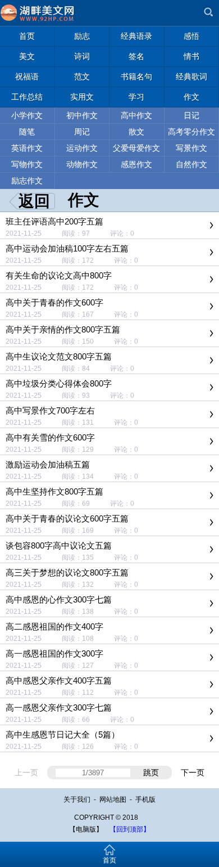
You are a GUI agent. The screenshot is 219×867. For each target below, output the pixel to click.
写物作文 (27, 164)
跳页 (151, 772)
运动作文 (82, 147)
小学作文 (27, 115)
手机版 (145, 799)
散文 (136, 131)
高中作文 (136, 115)
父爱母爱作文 (136, 147)
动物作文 (82, 164)
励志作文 (27, 180)
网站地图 (112, 799)
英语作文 (27, 147)
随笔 (27, 131)
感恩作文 (136, 164)
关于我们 (76, 799)
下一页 (192, 772)
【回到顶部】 (130, 829)
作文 (83, 200)
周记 (82, 131)
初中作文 (82, 115)
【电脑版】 (86, 829)
